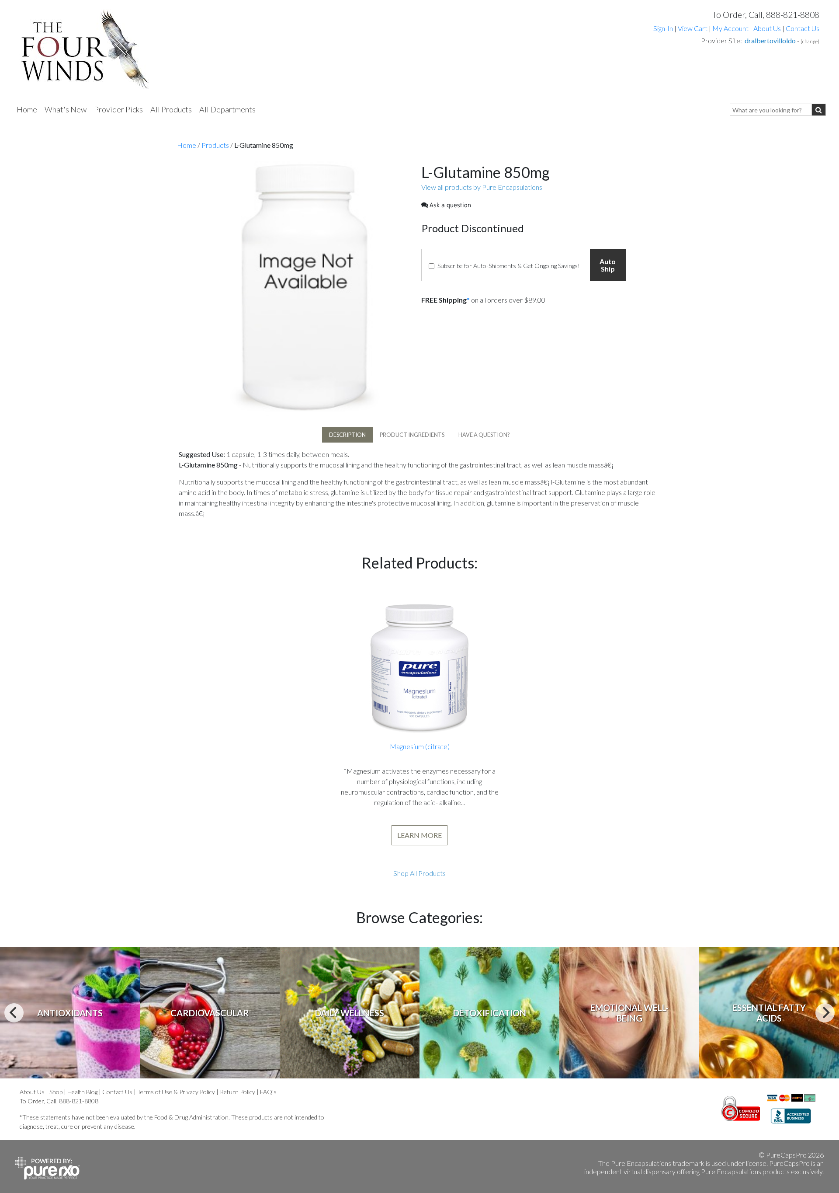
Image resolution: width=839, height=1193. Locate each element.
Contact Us (802, 28)
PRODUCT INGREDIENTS (412, 434)
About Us (767, 28)
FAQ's (268, 1091)
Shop (55, 1091)
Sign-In (663, 28)
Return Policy (237, 1091)
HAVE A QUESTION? (484, 434)
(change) (810, 41)
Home (27, 109)
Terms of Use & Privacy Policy (176, 1091)
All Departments (227, 109)
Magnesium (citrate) (420, 746)
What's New (66, 109)
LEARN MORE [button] (419, 835)
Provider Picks (118, 109)
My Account (730, 28)
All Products (171, 109)
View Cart (693, 28)
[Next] (825, 1012)
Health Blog (82, 1091)
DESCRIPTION (347, 434)
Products (215, 145)
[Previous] (14, 1012)
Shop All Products (419, 873)
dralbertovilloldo (770, 40)
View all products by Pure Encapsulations (481, 187)
